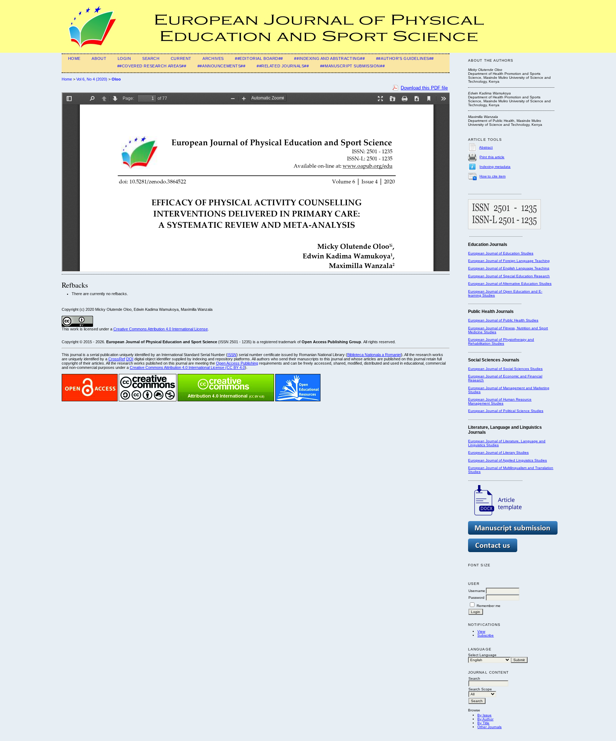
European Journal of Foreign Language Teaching (509, 261)
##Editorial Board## (259, 58)
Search (150, 58)
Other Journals (489, 727)
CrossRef (116, 359)
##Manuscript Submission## (352, 66)
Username (476, 591)
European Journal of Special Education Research (509, 276)
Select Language (482, 655)
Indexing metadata (494, 167)
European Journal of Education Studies (500, 253)
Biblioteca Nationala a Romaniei (374, 355)
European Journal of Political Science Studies (505, 411)
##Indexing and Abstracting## (329, 58)
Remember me (488, 606)
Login (124, 58)
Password (476, 598)
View (481, 631)
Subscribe (485, 635)
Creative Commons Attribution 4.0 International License (160, 329)
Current (181, 58)
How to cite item (492, 176)
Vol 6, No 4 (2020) (91, 79)
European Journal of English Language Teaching (508, 268)
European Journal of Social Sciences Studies (505, 369)
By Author (485, 719)
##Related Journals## (283, 66)
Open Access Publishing (237, 363)
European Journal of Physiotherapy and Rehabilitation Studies (501, 341)
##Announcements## (221, 66)
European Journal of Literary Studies (498, 452)
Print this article (491, 157)
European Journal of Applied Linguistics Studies (507, 460)
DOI (129, 359)
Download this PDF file (424, 88)
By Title (483, 723)
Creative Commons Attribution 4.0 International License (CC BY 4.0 (187, 367)
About (99, 58)
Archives (213, 58)
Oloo (116, 79)
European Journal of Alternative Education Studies (509, 283)
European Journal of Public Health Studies (503, 320)
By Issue (484, 715)
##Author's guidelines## (405, 58)
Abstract (486, 147)
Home (74, 58)
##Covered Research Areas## (151, 66)
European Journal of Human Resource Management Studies (500, 401)
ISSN (231, 355)
